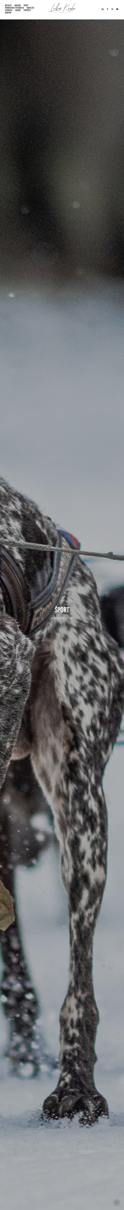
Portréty (27, 10)
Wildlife (8, 5)
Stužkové (8, 10)
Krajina (18, 5)
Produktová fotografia (14, 8)
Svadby (18, 10)
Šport (26, 5)
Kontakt (8, 12)
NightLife (30, 8)
